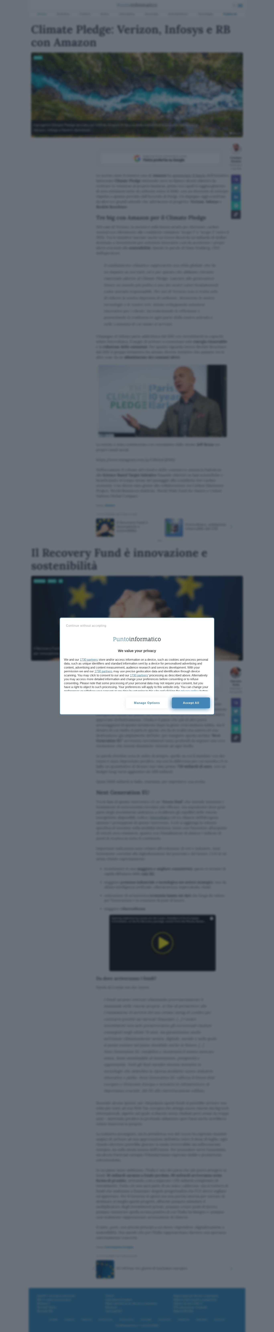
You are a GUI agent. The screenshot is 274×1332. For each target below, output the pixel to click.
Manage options (147, 703)
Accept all (191, 703)
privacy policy (190, 691)
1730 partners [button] (89, 659)
